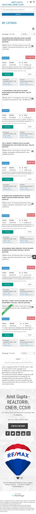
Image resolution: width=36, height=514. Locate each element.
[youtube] (23, 433)
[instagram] (28, 433)
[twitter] (13, 433)
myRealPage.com (18, 495)
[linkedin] (18, 433)
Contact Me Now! (18, 426)
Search (18, 14)
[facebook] (8, 433)
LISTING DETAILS (7, 74)
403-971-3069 (23, 83)
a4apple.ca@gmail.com (26, 84)
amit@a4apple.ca (7, 84)
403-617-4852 (6, 83)
